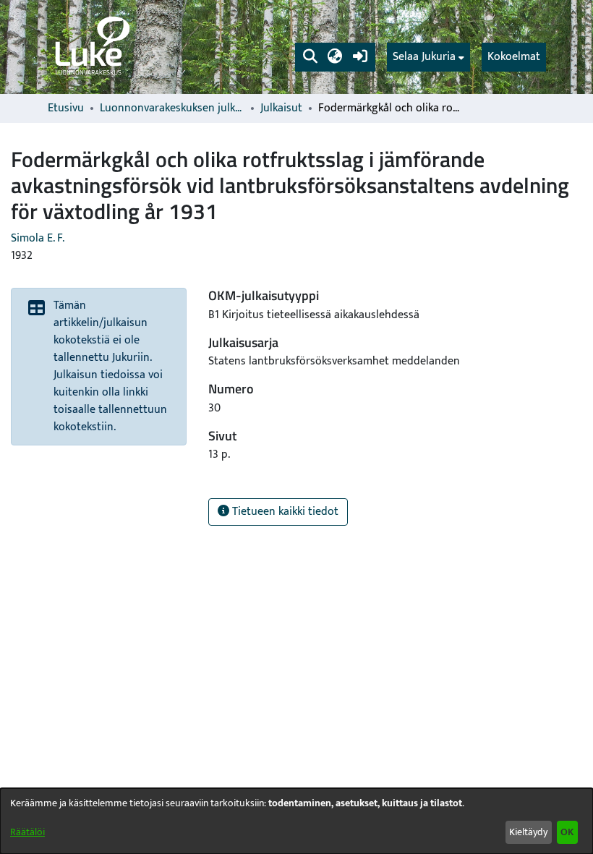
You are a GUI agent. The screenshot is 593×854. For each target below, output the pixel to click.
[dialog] (296, 821)
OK (566, 832)
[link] (91, 47)
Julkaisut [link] (281, 108)
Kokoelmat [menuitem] (513, 57)
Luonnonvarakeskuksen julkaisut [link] (172, 108)
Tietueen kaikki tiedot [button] (283, 511)
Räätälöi (27, 832)
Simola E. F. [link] (37, 238)
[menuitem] (428, 57)
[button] (310, 57)
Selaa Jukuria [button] (424, 57)
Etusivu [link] (66, 108)
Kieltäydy (528, 832)
